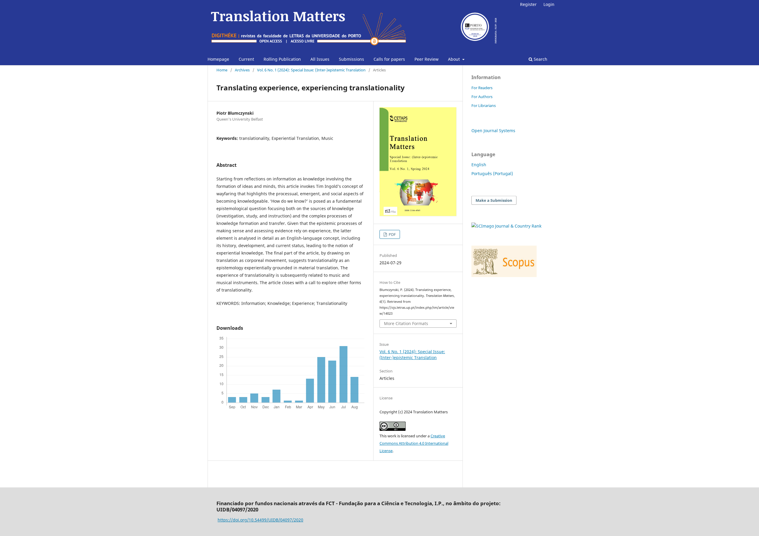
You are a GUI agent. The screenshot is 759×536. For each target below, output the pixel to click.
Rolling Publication (282, 59)
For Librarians (483, 105)
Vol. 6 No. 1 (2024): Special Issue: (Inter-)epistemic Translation (311, 70)
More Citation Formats (406, 323)
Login (548, 4)
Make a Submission (494, 200)
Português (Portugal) (492, 173)
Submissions (351, 59)
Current (246, 59)
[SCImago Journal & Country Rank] (506, 226)
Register (528, 4)
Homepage (218, 59)
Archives (242, 70)
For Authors (481, 96)
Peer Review (426, 59)
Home (221, 70)
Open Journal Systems (493, 130)
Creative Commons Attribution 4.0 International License (414, 443)
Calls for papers (389, 59)
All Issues (319, 59)
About (454, 59)
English (478, 164)
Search (539, 59)
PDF (392, 234)
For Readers (481, 87)
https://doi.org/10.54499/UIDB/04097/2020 (260, 520)
